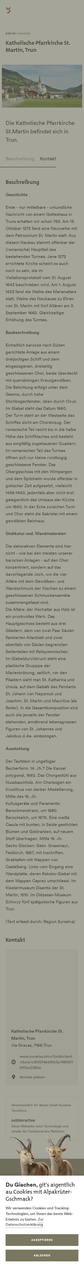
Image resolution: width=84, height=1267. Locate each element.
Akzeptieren (42, 1240)
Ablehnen (42, 1255)
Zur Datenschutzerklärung (25, 1222)
